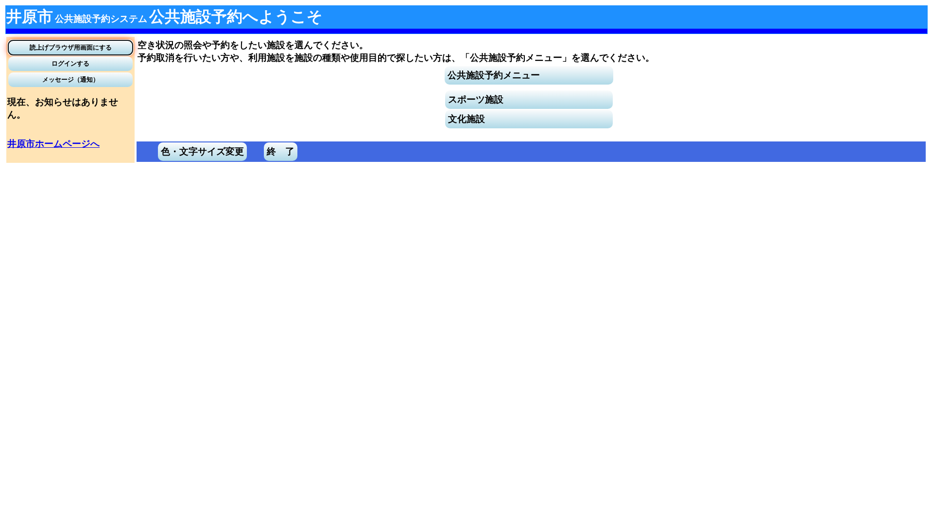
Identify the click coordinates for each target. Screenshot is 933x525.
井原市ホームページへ (53, 144)
